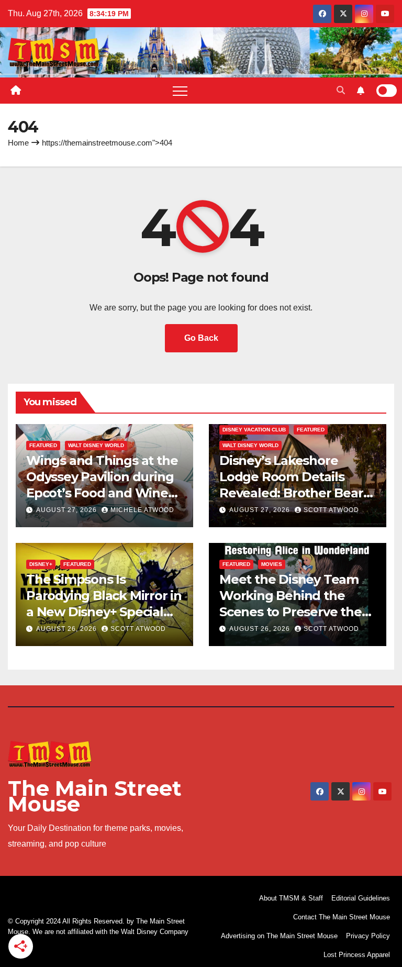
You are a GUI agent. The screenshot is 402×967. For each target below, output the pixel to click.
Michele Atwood (142, 510)
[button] (341, 90)
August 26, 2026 (67, 628)
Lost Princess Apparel (356, 955)
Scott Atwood (331, 510)
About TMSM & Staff (291, 898)
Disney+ (40, 564)
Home (18, 142)
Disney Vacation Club (254, 429)
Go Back (201, 338)
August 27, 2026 (67, 510)
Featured (43, 445)
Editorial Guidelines (360, 898)
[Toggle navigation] (180, 90)
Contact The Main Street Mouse (341, 917)
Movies (271, 564)
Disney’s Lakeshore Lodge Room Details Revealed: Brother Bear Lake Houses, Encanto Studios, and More (291, 493)
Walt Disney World (96, 445)
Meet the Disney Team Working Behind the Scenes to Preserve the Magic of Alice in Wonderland (290, 612)
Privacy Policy (368, 936)
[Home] (16, 90)
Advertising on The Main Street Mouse (279, 936)
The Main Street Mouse (95, 796)
